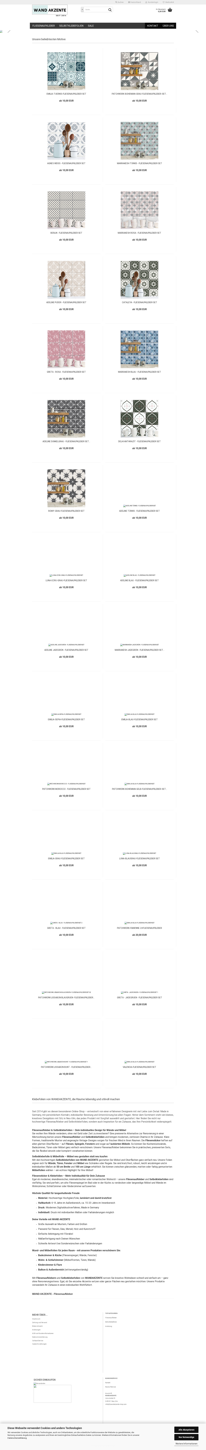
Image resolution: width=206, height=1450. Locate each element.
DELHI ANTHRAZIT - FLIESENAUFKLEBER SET (139, 441)
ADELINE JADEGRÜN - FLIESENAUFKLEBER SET (66, 650)
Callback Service (37, 1340)
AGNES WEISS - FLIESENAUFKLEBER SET (66, 163)
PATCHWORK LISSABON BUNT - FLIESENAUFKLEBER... (66, 1067)
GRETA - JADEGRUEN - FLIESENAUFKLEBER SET (139, 997)
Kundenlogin (152, 2)
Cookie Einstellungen (39, 1344)
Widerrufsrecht (37, 1326)
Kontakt (152, 25)
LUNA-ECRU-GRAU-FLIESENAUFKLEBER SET (66, 580)
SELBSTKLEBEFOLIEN (71, 25)
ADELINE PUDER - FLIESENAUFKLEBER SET (66, 302)
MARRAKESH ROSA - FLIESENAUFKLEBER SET (139, 233)
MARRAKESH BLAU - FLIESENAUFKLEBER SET (139, 372)
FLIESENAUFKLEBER (43, 25)
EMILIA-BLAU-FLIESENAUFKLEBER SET (139, 719)
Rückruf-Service (110, 1387)
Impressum (36, 1319)
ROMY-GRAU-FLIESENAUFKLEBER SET (66, 511)
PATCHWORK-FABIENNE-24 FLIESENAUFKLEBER (139, 928)
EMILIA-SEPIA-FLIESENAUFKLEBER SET (66, 719)
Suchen (120, 2)
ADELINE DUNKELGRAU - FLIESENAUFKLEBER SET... (66, 441)
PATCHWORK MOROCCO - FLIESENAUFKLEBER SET (66, 789)
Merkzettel (169, 2)
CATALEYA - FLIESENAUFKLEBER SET (139, 302)
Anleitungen (36, 1330)
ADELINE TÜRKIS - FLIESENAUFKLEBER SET (139, 511)
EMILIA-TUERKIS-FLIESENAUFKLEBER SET (66, 94)
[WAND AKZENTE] (54, 11)
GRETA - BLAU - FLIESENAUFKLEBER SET (66, 928)
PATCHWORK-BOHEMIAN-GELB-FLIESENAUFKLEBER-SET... (139, 789)
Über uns (168, 25)
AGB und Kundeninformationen (43, 1333)
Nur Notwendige (186, 1437)
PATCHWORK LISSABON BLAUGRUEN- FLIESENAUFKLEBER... (66, 997)
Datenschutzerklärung (17, 1438)
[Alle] (82, 9)
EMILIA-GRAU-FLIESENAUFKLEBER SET (66, 858)
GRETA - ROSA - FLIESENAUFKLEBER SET (66, 372)
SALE (91, 25)
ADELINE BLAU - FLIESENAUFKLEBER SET (139, 580)
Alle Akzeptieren (186, 1430)
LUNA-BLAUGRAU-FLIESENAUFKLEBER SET (139, 858)
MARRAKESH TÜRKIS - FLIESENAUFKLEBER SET (139, 163)
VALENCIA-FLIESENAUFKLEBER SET (139, 1067)
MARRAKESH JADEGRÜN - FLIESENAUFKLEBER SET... (139, 650)
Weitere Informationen (186, 1443)
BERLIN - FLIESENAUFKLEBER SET (66, 233)
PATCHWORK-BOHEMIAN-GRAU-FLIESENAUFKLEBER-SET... (139, 94)
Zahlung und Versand (39, 1322)
